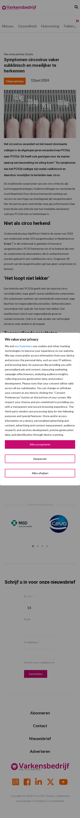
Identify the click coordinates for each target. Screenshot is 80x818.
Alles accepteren (40, 444)
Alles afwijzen (40, 473)
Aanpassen (40, 458)
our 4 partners (23, 346)
